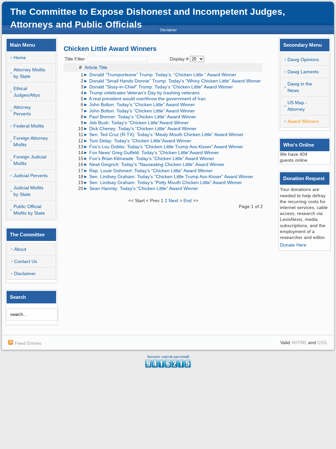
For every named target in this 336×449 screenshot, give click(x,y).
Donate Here (293, 245)
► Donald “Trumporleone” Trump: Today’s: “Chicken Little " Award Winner (159, 74)
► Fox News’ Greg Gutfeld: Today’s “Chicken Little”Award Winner (151, 152)
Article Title (96, 67)
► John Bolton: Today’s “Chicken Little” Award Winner (139, 104)
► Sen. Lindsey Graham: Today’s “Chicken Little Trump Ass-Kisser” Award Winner (168, 176)
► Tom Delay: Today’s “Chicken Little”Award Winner (137, 140)
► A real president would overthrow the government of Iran (144, 98)
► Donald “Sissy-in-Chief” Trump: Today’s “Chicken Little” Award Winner (158, 86)
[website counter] (168, 366)
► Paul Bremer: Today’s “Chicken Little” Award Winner (139, 116)
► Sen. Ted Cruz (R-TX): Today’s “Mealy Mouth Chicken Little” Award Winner (163, 134)
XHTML (299, 342)
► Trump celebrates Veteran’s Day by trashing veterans (141, 92)
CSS (321, 342)
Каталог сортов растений (168, 357)
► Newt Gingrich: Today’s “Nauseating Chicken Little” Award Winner (153, 164)
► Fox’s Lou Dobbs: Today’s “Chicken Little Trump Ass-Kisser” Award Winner (163, 146)
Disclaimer (168, 30)
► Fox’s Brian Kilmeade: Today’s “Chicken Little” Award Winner (148, 158)
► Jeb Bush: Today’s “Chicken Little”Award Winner (136, 122)
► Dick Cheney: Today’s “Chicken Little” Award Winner (140, 128)
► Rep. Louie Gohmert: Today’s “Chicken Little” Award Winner (148, 170)
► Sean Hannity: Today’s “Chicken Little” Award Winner (140, 188)
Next (173, 200)
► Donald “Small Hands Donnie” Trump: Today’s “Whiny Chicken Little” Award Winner (172, 80)
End (187, 200)
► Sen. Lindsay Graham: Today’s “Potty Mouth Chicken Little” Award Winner (162, 182)
